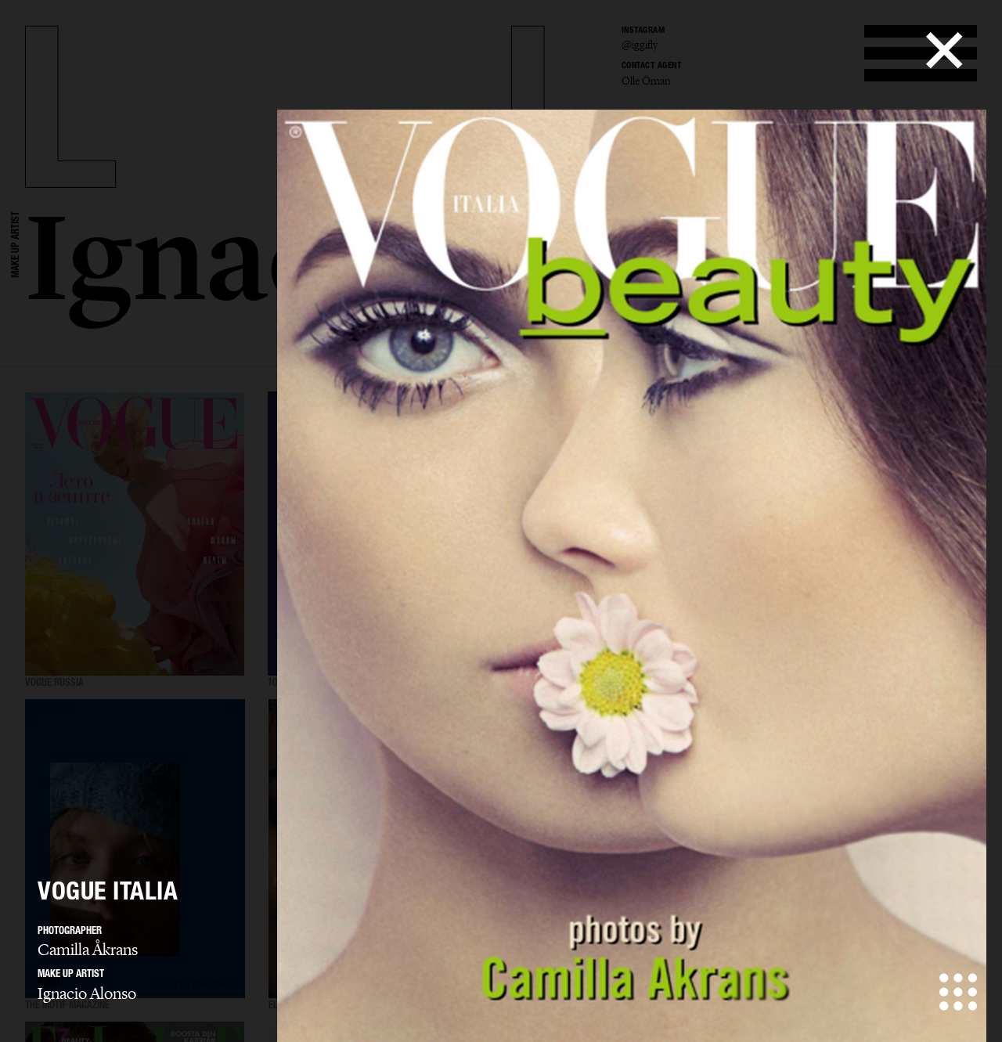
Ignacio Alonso (87, 993)
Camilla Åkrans (88, 949)
